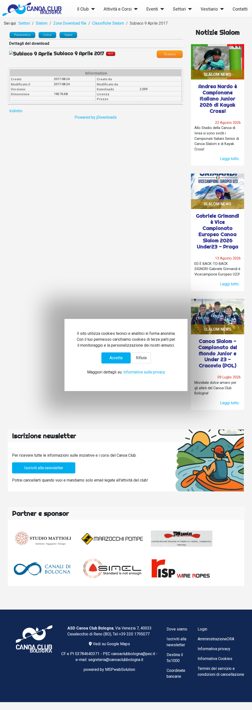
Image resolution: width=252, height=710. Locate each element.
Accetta (116, 357)
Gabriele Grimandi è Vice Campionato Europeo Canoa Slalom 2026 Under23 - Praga (217, 231)
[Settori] (189, 9)
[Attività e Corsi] (135, 9)
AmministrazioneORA (216, 639)
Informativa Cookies (215, 658)
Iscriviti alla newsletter (43, 468)
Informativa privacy (214, 648)
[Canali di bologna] (43, 568)
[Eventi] (161, 9)
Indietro (15, 111)
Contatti (240, 9)
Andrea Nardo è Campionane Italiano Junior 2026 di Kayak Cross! (217, 98)
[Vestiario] (221, 9)
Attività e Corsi (118, 9)
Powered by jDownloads (96, 117)
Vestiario (209, 9)
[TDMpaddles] (181, 539)
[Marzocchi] (112, 539)
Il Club (83, 9)
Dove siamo (177, 629)
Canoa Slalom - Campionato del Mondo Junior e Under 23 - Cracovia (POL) (217, 353)
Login (202, 629)
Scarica (169, 54)
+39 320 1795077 (134, 634)
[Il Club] (92, 9)
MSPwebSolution (120, 669)
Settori (179, 9)
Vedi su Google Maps (111, 644)
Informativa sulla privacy (144, 372)
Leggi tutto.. (230, 158)
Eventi (152, 9)
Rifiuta (141, 357)
